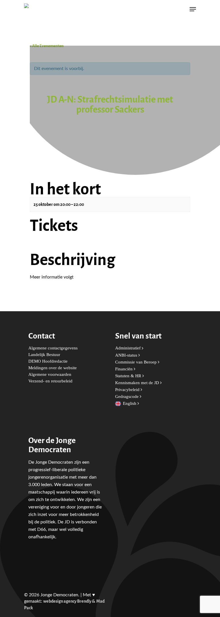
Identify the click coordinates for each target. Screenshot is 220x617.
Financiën (124, 369)
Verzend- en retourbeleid (50, 381)
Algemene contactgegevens (53, 348)
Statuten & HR (128, 376)
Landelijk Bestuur (44, 355)
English (130, 403)
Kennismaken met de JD (137, 383)
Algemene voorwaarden (49, 374)
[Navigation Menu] (193, 9)
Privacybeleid (128, 390)
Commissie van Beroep (136, 362)
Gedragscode (127, 396)
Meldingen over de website (52, 368)
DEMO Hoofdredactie (48, 361)
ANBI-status (126, 355)
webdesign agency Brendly (67, 601)
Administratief (128, 348)
